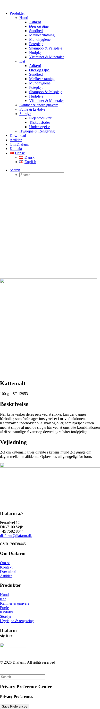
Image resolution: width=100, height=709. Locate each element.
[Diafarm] (50, 3)
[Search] (22, 677)
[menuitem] (55, 72)
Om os (5, 563)
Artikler (16, 140)
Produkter (17, 13)
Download (18, 135)
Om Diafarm (19, 144)
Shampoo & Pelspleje (45, 48)
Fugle (4, 608)
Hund (23, 18)
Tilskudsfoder (39, 122)
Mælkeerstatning (42, 35)
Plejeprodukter (40, 118)
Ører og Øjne (39, 70)
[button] (15, 170)
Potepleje (36, 44)
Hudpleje (36, 52)
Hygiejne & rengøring (17, 621)
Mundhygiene (39, 39)
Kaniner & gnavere (14, 603)
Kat (22, 61)
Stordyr (25, 114)
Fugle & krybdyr (32, 109)
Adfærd (35, 22)
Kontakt (16, 149)
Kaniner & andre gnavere (38, 105)
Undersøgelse (39, 127)
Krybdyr (6, 612)
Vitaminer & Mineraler (46, 57)
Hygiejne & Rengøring (37, 131)
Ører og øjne (39, 26)
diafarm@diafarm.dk (16, 536)
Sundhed (36, 31)
